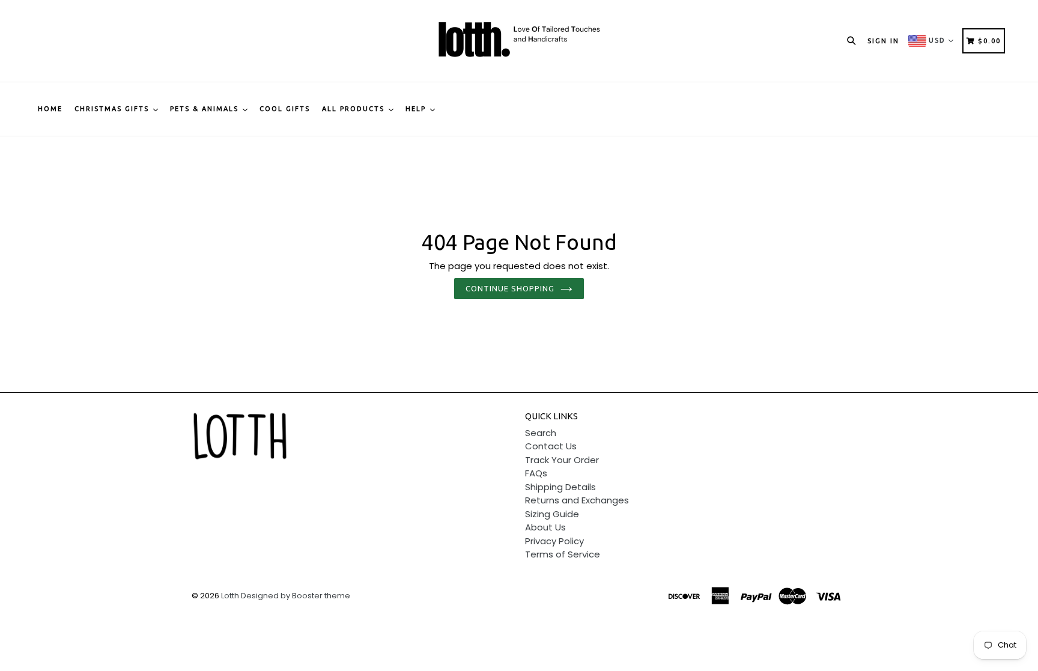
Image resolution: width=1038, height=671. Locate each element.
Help (417, 108)
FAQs (536, 473)
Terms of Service (562, 554)
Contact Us (551, 446)
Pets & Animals (205, 108)
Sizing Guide (552, 514)
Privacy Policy (554, 541)
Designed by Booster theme (295, 595)
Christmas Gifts (113, 108)
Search (540, 433)
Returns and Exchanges (577, 500)
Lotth (230, 595)
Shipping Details (560, 487)
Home (50, 108)
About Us (545, 527)
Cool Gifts (285, 108)
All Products (354, 108)
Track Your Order (562, 460)
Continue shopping (510, 288)
